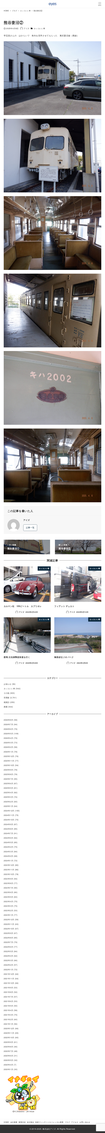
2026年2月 (8, 747)
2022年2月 (8, 965)
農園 (6, 706)
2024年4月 (8, 847)
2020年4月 (8, 1064)
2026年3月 (8, 742)
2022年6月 (8, 946)
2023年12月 (9, 865)
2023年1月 (8, 915)
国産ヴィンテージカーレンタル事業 (49, 1122)
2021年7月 (8, 996)
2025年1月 (8, 806)
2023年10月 (9, 874)
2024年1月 (8, 860)
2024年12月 (9, 810)
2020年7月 (8, 1051)
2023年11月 (9, 869)
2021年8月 (8, 992)
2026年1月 (8, 751)
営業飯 (6, 697)
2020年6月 (8, 1055)
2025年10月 (9, 765)
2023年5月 (8, 897)
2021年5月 (8, 1005)
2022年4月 (8, 956)
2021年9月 (8, 987)
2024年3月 (8, 851)
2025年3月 (8, 797)
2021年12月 (9, 974)
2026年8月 (8, 720)
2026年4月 (8, 738)
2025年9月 (8, 769)
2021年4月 (8, 1010)
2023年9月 (8, 878)
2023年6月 (8, 892)
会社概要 (13, 1122)
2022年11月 (9, 924)
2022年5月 (8, 951)
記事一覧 (30, 527)
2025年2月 (8, 801)
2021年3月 (8, 1014)
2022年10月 (9, 928)
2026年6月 (8, 729)
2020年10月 (9, 1037)
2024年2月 (8, 856)
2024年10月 (9, 819)
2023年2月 (8, 910)
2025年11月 (9, 760)
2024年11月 (9, 815)
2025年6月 (8, 783)
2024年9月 (8, 824)
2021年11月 (9, 978)
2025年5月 (8, 788)
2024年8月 (8, 829)
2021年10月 (9, 983)
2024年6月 (8, 838)
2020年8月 (8, 1046)
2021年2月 (8, 1019)
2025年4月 (8, 792)
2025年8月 (8, 774)
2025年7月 (8, 779)
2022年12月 (9, 919)
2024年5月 (8, 842)
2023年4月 (8, 901)
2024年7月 (8, 833)
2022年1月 (8, 969)
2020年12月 (9, 1028)
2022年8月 (8, 937)
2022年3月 (8, 960)
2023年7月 (8, 887)
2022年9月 (8, 933)
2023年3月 (8, 906)
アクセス (74, 1122)
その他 (6, 693)
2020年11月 (9, 1033)
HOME (6, 1122)
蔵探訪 (6, 702)
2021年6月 (8, 1001)
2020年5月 (8, 1060)
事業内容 (22, 1122)
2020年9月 (8, 1042)
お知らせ (7, 684)
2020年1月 (8, 1069)
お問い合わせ (85, 1122)
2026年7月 (8, 724)
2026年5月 (8, 733)
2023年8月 (8, 883)
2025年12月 (9, 756)
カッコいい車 (39, 28)
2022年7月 (8, 942)
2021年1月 (8, 1024)
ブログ (67, 1122)
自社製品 (30, 1122)
